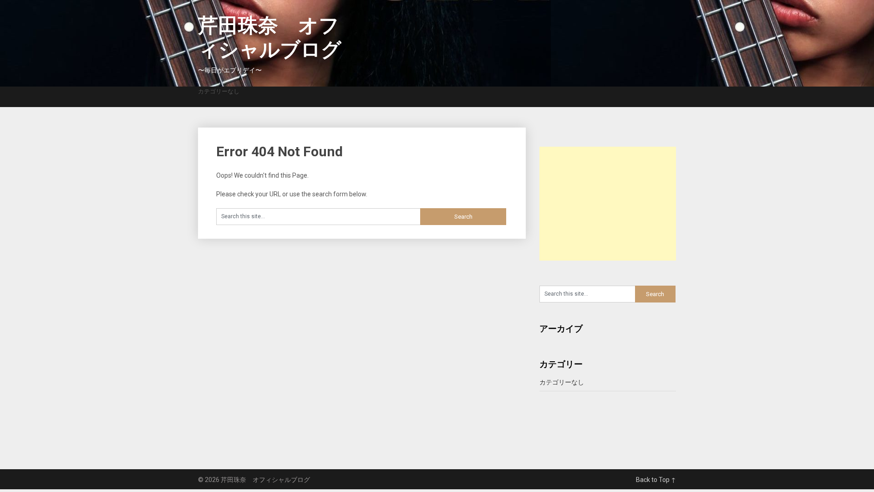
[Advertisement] (607, 204)
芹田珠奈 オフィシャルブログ (269, 38)
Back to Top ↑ (656, 479)
